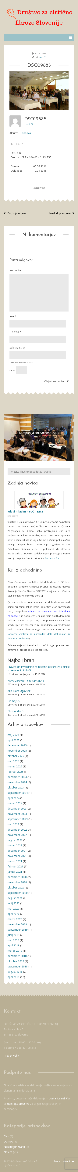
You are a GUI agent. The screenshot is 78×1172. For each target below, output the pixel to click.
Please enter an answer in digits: (21, 362)
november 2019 (17, 924)
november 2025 (17, 750)
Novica (8, 1152)
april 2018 (14, 977)
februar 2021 (15, 866)
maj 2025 (13, 761)
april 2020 (14, 914)
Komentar (15, 270)
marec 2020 (15, 919)
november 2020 (17, 882)
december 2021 (17, 850)
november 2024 (17, 782)
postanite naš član (60, 1098)
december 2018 (17, 956)
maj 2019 (13, 940)
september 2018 (18, 966)
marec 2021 (15, 861)
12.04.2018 (40, 53)
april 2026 (14, 740)
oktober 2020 (16, 887)
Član (6, 1136)
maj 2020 (13, 908)
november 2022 (17, 835)
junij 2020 (14, 903)
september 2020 (18, 893)
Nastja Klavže (16, 711)
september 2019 (18, 929)
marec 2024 (15, 803)
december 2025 (17, 745)
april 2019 (14, 945)
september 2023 (18, 819)
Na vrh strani (62, 1161)
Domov (8, 1141)
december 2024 (17, 777)
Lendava (25, 133)
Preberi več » (51, 558)
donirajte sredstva (18, 1103)
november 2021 (17, 856)
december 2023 (17, 808)
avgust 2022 (15, 840)
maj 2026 (13, 735)
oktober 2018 (16, 961)
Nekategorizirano (14, 1146)
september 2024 (18, 792)
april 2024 (14, 798)
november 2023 (17, 814)
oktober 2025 (16, 756)
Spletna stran (17, 347)
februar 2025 (15, 771)
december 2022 (17, 829)
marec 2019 (15, 950)
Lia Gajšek (14, 701)
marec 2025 (15, 766)
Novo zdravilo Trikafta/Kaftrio (26, 680)
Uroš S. (42, 57)
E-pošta (15, 332)
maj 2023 (13, 824)
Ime (12, 316)
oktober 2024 (16, 787)
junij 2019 (14, 935)
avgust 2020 (15, 898)
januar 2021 (15, 871)
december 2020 (17, 877)
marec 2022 (15, 845)
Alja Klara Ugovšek (19, 691)
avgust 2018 (15, 971)
